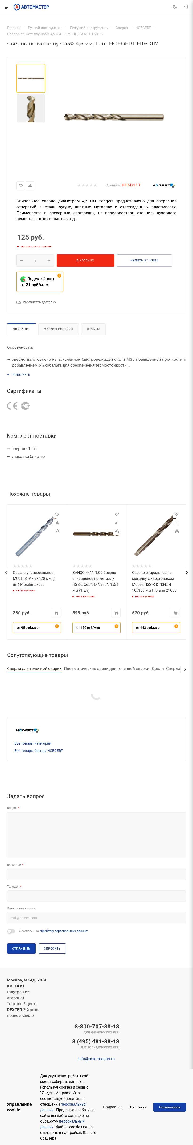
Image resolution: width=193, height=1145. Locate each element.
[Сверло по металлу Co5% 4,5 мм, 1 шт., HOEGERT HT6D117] (114, 117)
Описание (21, 329)
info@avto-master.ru (96, 1058)
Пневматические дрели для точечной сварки (106, 668)
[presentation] (5, 572)
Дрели (158, 668)
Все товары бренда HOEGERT (38, 751)
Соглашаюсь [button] (170, 1107)
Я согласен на (53, 931)
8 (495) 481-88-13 (95, 1044)
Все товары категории (32, 743)
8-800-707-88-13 (97, 1029)
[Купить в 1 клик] (57, 531)
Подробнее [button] (113, 1107)
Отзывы (93, 329)
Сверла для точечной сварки (34, 668)
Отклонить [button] (137, 1107)
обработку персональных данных (64, 931)
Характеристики (58, 329)
